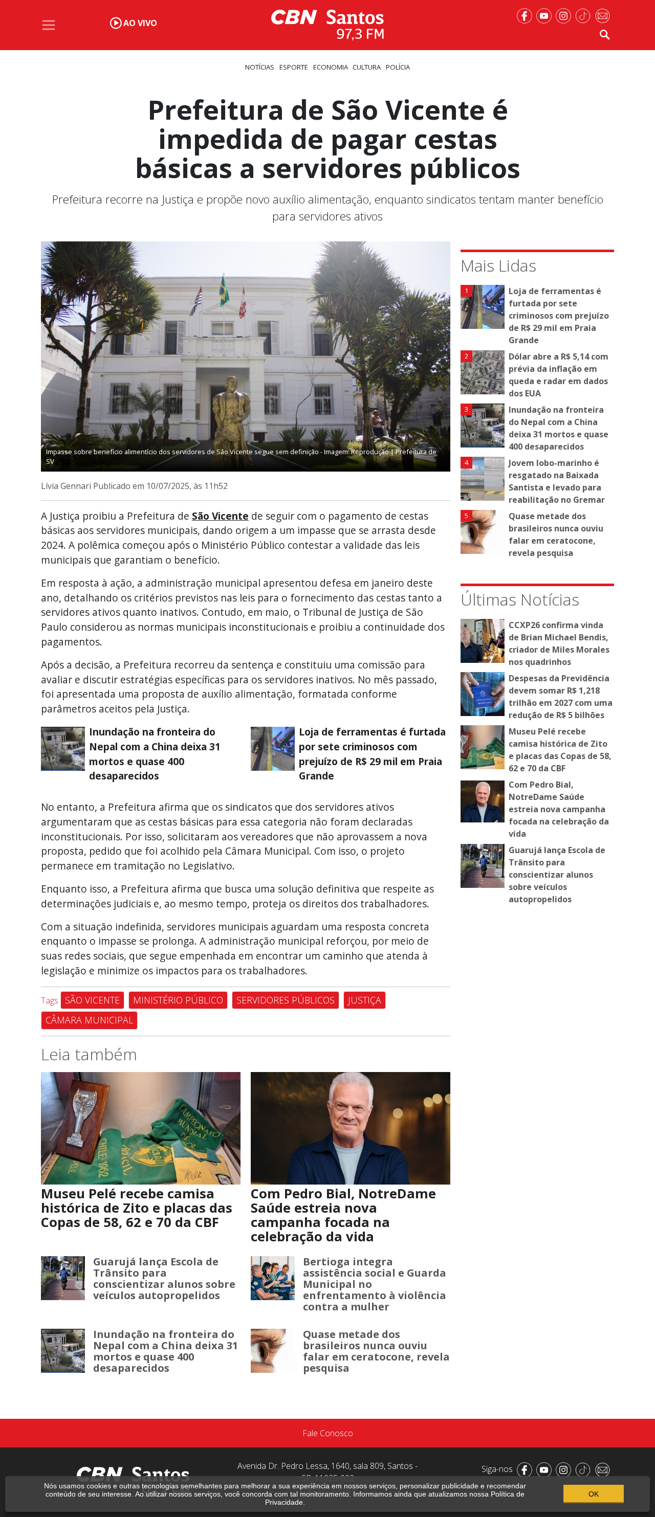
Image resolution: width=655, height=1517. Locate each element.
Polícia (398, 67)
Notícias (259, 67)
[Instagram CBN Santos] (565, 14)
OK (593, 1494)
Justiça (364, 1000)
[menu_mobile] (48, 25)
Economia (330, 67)
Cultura (367, 67)
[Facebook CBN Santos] (526, 14)
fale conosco (327, 1433)
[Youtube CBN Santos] (546, 14)
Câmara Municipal (89, 1020)
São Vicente (220, 516)
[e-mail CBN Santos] (604, 14)
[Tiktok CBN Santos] (585, 14)
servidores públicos (285, 1000)
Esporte (293, 67)
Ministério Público (178, 1000)
